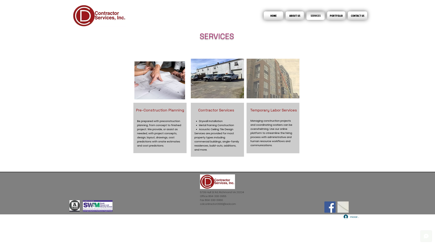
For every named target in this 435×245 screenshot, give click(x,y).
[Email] (343, 207)
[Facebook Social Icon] (330, 207)
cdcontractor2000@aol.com (218, 204)
